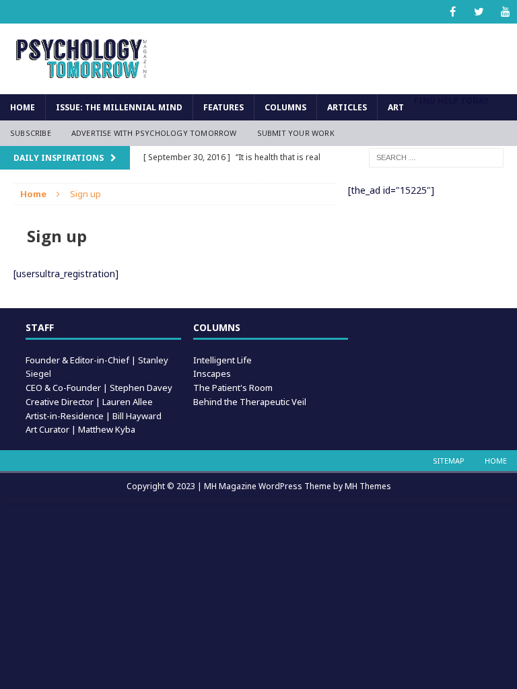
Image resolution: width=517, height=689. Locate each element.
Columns (285, 107)
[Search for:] (436, 156)
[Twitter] (479, 12)
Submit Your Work (296, 133)
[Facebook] (452, 12)
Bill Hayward (137, 416)
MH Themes (368, 486)
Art (396, 107)
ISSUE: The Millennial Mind (119, 107)
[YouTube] (505, 12)
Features (223, 107)
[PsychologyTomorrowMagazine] (82, 59)
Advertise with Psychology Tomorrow (154, 133)
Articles (347, 107)
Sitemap (448, 461)
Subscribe (30, 133)
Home (22, 107)
